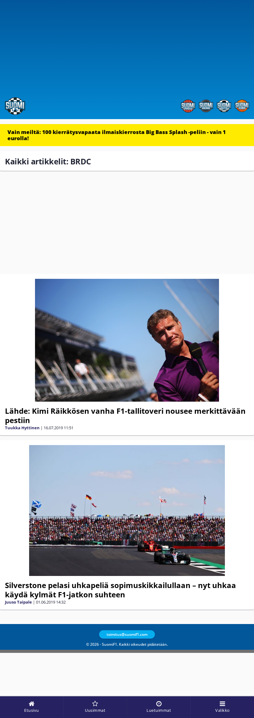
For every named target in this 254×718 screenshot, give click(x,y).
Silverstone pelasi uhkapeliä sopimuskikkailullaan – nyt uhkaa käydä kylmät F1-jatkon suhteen (120, 590)
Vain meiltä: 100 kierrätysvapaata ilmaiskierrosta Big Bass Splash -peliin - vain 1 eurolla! (116, 135)
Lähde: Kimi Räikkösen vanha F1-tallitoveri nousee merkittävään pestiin (125, 415)
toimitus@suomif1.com (127, 634)
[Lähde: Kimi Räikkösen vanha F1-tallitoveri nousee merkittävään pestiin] (127, 340)
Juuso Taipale (18, 602)
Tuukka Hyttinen (22, 427)
